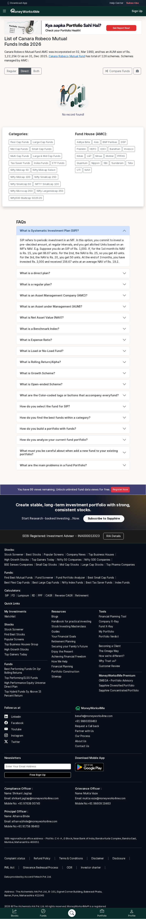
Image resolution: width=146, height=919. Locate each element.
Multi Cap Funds (19, 155)
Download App (18, 3)
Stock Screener (13, 554)
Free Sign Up (37, 774)
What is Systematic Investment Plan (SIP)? (49, 230)
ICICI (103, 148)
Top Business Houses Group (21, 644)
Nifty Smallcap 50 (20, 183)
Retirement (82, 595)
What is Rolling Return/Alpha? (40, 362)
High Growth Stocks (16, 559)
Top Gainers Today (43, 559)
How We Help (59, 661)
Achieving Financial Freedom (69, 656)
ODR (69, 867)
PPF (40, 595)
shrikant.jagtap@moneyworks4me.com (35, 798)
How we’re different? (111, 655)
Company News (76, 554)
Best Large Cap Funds (46, 582)
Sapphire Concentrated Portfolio (119, 690)
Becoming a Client (110, 646)
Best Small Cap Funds (101, 577)
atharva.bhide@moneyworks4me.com (34, 821)
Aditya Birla (83, 142)
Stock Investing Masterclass (69, 626)
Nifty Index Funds (72, 582)
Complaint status (14, 858)
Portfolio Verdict (109, 636)
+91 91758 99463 (28, 826)
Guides (56, 631)
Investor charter (91, 867)
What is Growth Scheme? (37, 373)
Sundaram (117, 163)
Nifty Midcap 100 (20, 176)
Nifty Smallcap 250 (45, 176)
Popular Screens (54, 554)
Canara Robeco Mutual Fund (67, 56)
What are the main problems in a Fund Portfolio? (53, 465)
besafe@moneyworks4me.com (93, 716)
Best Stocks (33, 554)
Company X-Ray (109, 621)
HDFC (93, 148)
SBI (106, 163)
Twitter (15, 741)
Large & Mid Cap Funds (46, 155)
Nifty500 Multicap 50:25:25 (26, 197)
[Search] (72, 913)
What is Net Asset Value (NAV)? (41, 317)
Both (36, 71)
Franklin (81, 148)
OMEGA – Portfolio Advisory (116, 680)
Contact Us (82, 746)
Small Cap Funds (42, 148)
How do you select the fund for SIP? (45, 406)
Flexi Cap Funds (19, 142)
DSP (123, 142)
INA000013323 (89, 536)
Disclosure (119, 858)
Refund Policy (42, 858)
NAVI (87, 169)
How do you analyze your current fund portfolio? (53, 439)
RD (33, 595)
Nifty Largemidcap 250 (50, 190)
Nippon (95, 163)
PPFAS (121, 155)
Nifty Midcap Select (44, 169)
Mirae (98, 155)
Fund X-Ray (106, 626)
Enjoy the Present (62, 651)
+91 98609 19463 (99, 803)
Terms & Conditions (71, 858)
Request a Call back (87, 726)
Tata (130, 163)
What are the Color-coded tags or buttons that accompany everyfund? (69, 395)
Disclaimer (97, 858)
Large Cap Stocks (92, 564)
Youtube (15, 729)
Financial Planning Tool (112, 616)
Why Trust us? (107, 660)
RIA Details (113, 536)
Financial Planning (62, 666)
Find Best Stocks (14, 634)
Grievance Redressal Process (40, 867)
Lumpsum (23, 595)
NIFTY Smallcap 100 (47, 183)
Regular (11, 71)
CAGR (48, 595)
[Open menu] (4, 11)
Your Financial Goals (64, 636)
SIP (6, 595)
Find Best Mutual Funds (18, 577)
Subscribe (132, 3)
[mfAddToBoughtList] (137, 71)
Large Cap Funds (43, 142)
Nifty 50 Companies (69, 559)
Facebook (16, 723)
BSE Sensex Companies (18, 564)
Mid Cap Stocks (69, 564)
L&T (89, 155)
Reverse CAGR (63, 595)
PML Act (9, 867)
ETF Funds (58, 163)
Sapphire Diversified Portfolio (117, 685)
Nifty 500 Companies (97, 559)
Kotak (80, 155)
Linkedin (15, 716)
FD (13, 595)
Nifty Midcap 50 (19, 169)
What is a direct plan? (35, 273)
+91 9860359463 (86, 721)
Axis (96, 142)
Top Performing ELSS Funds (21, 677)
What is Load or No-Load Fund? (41, 351)
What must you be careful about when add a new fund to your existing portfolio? (69, 452)
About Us (80, 741)
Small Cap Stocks (46, 564)
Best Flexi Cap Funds (17, 582)
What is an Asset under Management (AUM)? (51, 306)
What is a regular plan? (36, 284)
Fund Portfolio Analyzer (70, 577)
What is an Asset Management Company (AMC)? (53, 295)
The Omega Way (109, 651)
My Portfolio (106, 631)
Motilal (109, 155)
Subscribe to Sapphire (104, 518)
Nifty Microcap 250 (21, 190)
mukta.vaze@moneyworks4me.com (104, 798)
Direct (25, 71)
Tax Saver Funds (20, 163)
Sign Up (137, 11)
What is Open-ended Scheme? (41, 384)
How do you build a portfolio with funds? (48, 428)
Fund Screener (44, 577)
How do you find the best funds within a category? (55, 417)
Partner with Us (84, 731)
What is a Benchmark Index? (39, 329)
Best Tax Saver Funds (99, 582)
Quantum (82, 163)
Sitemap (56, 676)
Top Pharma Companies (120, 564)
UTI (79, 169)
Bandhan (115, 148)
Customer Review (109, 666)
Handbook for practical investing (71, 621)
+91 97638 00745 (28, 803)
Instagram (16, 735)
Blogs (55, 616)
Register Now (120, 489)
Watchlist (10, 616)
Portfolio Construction (65, 671)
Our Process (82, 736)
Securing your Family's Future (70, 646)
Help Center (116, 3)
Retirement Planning (63, 641)
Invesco (128, 148)
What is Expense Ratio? (36, 340)
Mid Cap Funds (19, 148)
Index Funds (41, 163)
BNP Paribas (110, 142)
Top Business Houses (101, 554)
